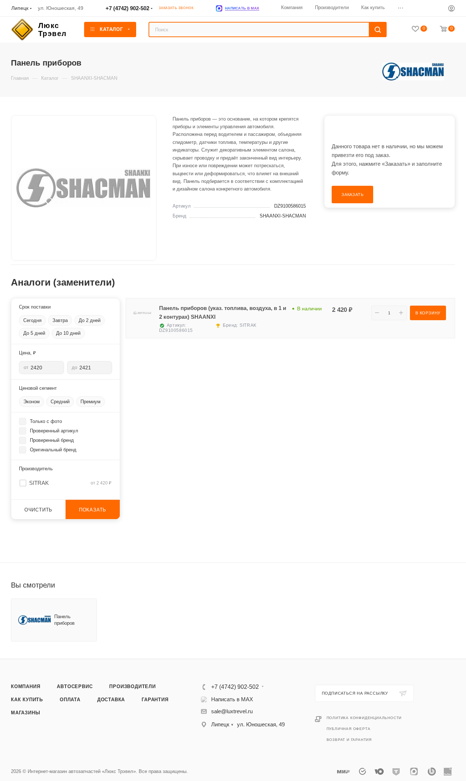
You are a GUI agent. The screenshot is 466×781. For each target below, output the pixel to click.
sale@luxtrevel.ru (232, 711)
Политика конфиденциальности (364, 718)
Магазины (25, 712)
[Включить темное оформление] (430, 8)
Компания (25, 686)
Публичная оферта (349, 729)
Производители (132, 686)
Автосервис (74, 686)
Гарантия (155, 699)
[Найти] (378, 29)
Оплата (70, 699)
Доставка (111, 699)
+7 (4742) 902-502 (127, 8)
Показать (92, 510)
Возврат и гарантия (349, 740)
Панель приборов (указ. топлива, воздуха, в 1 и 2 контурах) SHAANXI (222, 312)
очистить (38, 510)
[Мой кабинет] (451, 9)
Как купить (27, 699)
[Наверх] (431, 631)
